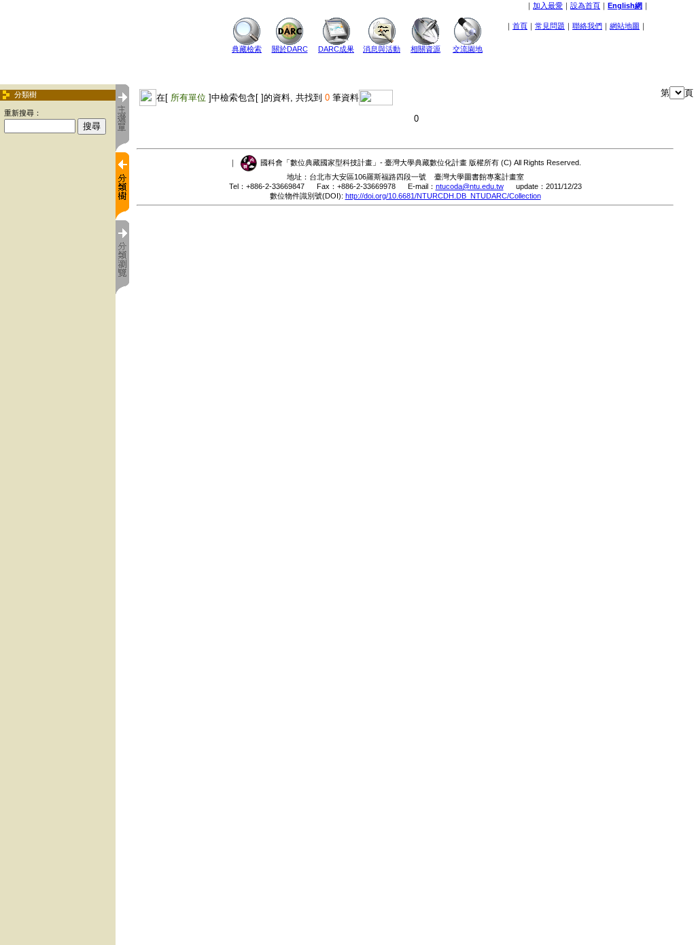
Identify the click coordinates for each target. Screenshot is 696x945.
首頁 (519, 26)
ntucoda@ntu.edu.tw (470, 186)
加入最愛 (548, 5)
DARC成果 (336, 49)
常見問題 (550, 26)
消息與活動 (381, 49)
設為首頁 (585, 5)
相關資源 (425, 49)
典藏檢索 (247, 49)
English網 (625, 5)
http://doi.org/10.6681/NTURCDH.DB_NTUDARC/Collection (443, 196)
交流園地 (468, 49)
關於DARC (290, 49)
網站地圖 (625, 26)
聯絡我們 (587, 26)
